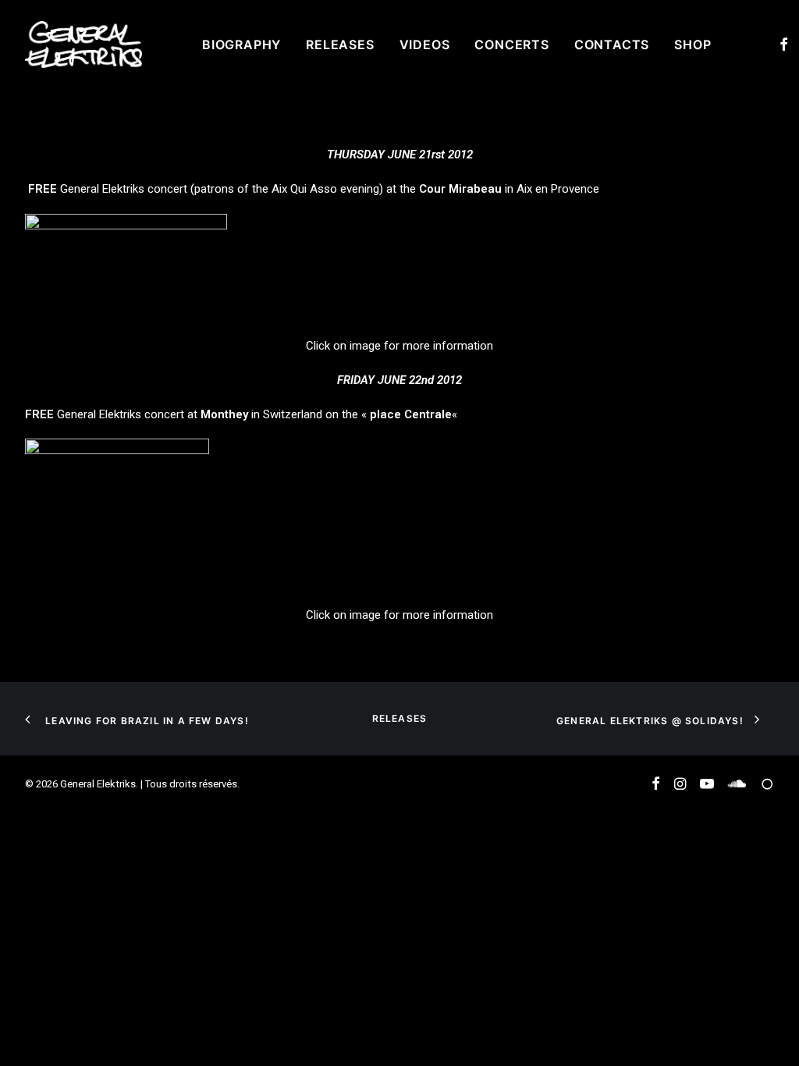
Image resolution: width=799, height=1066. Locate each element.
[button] (784, 44)
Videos (425, 44)
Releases (340, 44)
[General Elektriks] (83, 44)
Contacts (611, 44)
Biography (241, 44)
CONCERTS (511, 44)
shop (692, 44)
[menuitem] (241, 44)
